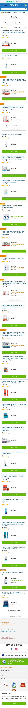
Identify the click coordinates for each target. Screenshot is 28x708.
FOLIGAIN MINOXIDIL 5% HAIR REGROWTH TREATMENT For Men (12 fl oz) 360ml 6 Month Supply (14, 80)
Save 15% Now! (7, 12)
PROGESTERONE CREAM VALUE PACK (13, 258)
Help (2, 675)
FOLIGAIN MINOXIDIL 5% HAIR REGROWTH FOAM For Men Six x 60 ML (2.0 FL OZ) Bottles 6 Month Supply (14, 283)
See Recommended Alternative (14, 125)
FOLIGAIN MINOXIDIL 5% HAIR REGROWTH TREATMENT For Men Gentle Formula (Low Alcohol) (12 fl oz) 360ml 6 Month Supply (13, 334)
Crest (4, 595)
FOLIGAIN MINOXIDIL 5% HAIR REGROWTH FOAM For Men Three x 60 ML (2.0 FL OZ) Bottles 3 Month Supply (13, 107)
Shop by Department (5, 670)
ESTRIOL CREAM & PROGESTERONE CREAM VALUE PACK (12, 206)
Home (10, 19)
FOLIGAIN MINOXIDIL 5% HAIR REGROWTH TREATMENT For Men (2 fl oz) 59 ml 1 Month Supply (13, 307)
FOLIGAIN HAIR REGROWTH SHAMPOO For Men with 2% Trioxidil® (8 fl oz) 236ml (14, 382)
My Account (3, 673)
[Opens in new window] (12, 648)
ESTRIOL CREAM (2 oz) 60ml (9, 55)
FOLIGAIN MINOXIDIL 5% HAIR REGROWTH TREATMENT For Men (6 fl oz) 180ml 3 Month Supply (13, 32)
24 (23, 27)
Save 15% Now (7, 667)
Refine (19, 23)
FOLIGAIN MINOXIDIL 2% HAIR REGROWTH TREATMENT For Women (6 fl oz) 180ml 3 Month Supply (13, 429)
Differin (4, 502)
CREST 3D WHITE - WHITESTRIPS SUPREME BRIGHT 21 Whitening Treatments (13, 593)
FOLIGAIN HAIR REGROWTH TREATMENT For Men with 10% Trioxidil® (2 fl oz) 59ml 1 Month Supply (13, 476)
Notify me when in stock (14, 129)
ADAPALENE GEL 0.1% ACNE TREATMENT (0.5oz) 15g (13, 500)
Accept (14, 703)
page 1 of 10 (13, 616)
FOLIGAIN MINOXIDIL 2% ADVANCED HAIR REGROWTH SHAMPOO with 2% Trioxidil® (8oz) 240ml (13, 524)
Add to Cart (14, 50)
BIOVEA (4, 57)
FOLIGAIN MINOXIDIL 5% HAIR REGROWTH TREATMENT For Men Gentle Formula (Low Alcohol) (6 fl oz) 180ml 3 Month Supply (13, 157)
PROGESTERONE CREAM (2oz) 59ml (12, 134)
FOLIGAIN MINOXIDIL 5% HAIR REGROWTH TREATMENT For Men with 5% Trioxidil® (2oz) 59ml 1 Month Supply (14, 358)
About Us (3, 678)
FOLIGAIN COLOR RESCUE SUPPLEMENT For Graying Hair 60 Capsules (13, 547)
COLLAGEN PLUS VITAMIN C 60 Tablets (12, 572)
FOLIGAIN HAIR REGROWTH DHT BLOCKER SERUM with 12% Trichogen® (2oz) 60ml (14, 405)
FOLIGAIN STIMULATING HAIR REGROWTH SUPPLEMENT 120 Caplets (13, 181)
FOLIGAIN (5, 35)
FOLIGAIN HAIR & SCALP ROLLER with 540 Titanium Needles (13, 452)
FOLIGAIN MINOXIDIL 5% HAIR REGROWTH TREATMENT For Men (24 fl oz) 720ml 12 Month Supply (13, 233)
